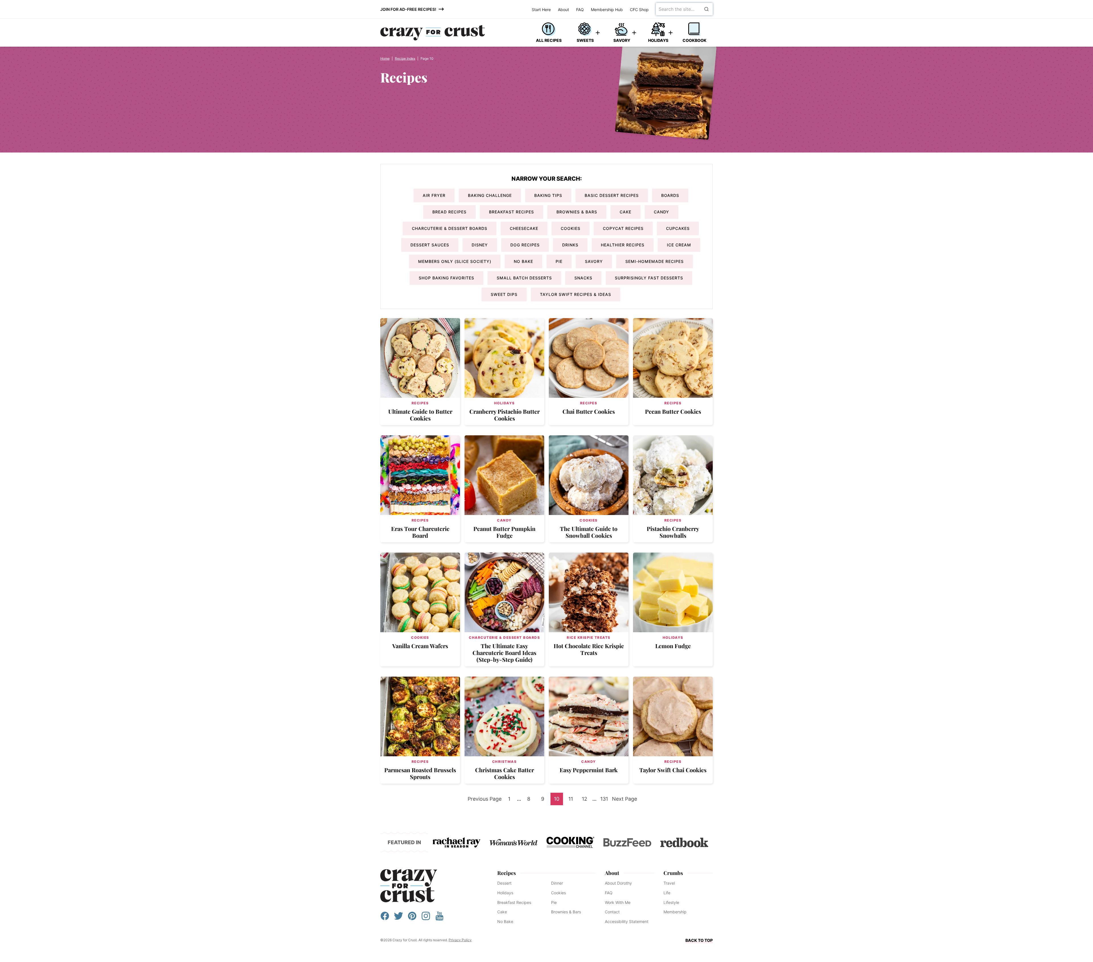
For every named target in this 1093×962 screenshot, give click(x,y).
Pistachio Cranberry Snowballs (673, 532)
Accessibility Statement (626, 921)
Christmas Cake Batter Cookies (504, 773)
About (563, 9)
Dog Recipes (525, 244)
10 (558, 800)
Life (666, 892)
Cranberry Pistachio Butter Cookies (504, 414)
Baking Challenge (490, 195)
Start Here (541, 9)
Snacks (583, 277)
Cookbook (694, 40)
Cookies (570, 228)
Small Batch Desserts (524, 277)
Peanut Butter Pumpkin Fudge (504, 532)
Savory (621, 40)
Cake (625, 211)
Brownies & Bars (576, 211)
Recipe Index (405, 58)
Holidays (658, 40)
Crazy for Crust (408, 885)
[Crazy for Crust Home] (432, 32)
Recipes (420, 403)
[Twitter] (398, 919)
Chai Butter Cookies (588, 411)
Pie (559, 261)
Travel (669, 883)
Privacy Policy (460, 940)
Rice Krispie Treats (589, 637)
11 (572, 800)
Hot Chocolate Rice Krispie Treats (589, 649)
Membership (675, 911)
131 (605, 800)
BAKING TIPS (548, 195)
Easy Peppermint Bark (589, 770)
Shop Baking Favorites (446, 277)
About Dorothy (618, 883)
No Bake (523, 261)
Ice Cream (679, 244)
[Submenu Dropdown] (597, 32)
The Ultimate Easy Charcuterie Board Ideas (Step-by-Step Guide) (504, 652)
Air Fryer (434, 195)
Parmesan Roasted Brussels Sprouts (420, 773)
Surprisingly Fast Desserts (649, 277)
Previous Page (485, 800)
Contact (612, 911)
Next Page (624, 800)
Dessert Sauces (429, 244)
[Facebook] (384, 919)
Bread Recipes (449, 211)
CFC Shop (639, 9)
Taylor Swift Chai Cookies (672, 770)
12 (586, 800)
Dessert (504, 883)
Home (385, 58)
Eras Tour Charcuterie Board (420, 532)
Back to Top (699, 940)
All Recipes (549, 40)
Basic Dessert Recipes (612, 195)
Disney (480, 244)
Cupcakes (678, 228)
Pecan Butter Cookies (673, 411)
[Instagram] (425, 919)
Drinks (570, 244)
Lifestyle (671, 902)
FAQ (580, 9)
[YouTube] (439, 919)
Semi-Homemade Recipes (654, 261)
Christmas (504, 761)
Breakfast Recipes (511, 211)
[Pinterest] (412, 919)
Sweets (585, 40)
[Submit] (706, 9)
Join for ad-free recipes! (408, 9)
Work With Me (617, 902)
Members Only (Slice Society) (454, 261)
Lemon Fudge (673, 646)
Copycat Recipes (623, 228)
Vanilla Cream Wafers (420, 646)
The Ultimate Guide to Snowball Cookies (588, 532)
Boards (670, 195)
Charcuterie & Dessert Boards (449, 228)
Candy (661, 211)
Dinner (557, 883)
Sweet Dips (504, 294)
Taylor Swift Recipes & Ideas (575, 294)
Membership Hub (607, 9)
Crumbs (673, 873)
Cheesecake (524, 228)
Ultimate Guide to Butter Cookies (420, 414)
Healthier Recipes (622, 244)
